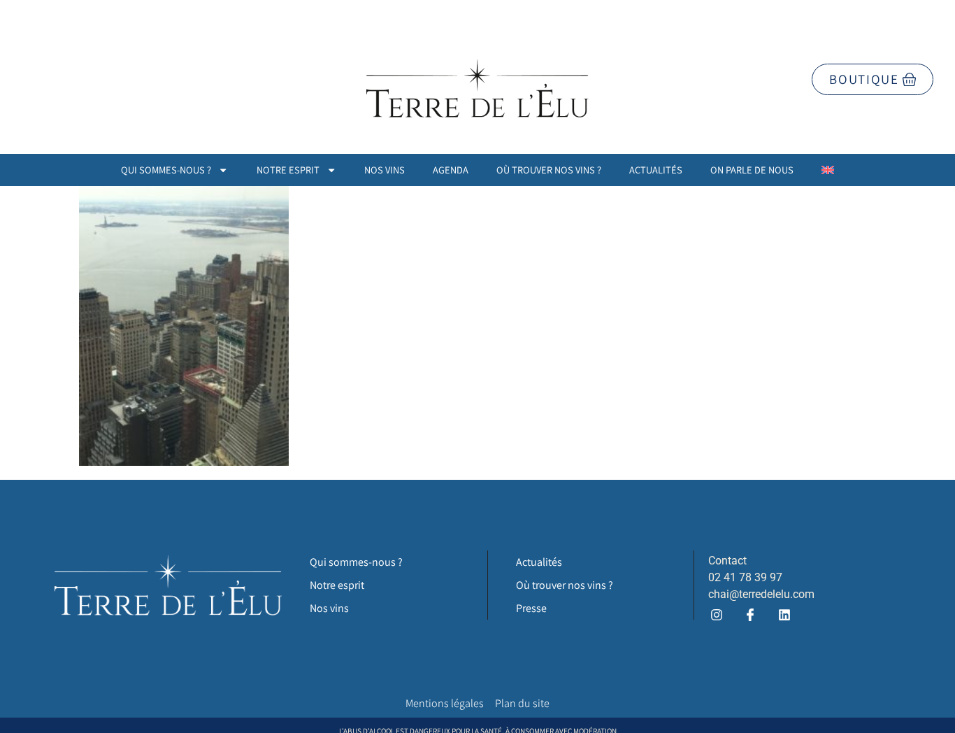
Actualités (655, 169)
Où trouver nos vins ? (548, 169)
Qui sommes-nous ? (166, 169)
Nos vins (384, 169)
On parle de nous (752, 169)
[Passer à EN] (827, 170)
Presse (531, 608)
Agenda (450, 169)
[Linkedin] (784, 614)
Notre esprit (288, 169)
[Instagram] (717, 614)
